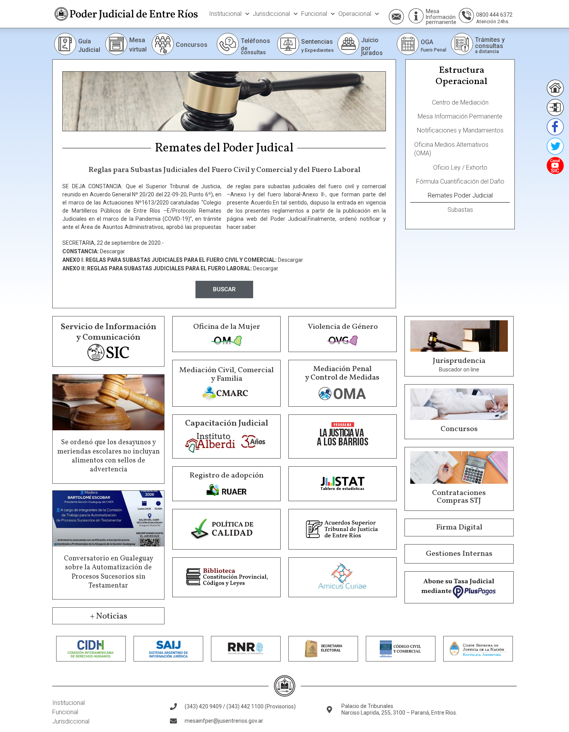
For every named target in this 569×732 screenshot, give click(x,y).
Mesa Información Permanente (460, 116)
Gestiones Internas (459, 553)
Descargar (112, 251)
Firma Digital (459, 527)
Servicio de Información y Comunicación (108, 332)
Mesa (432, 11)
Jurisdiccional (271, 13)
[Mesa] (416, 16)
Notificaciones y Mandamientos (460, 130)
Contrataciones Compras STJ (459, 497)
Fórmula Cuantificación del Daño (460, 181)
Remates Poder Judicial (460, 195)
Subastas (460, 209)
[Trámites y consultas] (462, 44)
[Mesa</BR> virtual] (116, 44)
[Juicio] (348, 44)
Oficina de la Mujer (226, 326)
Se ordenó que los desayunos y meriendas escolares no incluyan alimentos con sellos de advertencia (108, 456)
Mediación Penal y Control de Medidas (342, 373)
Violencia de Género (343, 326)
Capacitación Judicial (226, 424)
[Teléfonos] (228, 44)
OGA (427, 42)
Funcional (314, 13)
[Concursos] (163, 44)
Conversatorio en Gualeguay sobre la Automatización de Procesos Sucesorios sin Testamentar (108, 572)
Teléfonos (255, 41)
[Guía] (65, 44)
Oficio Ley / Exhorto (460, 167)
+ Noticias (108, 616)
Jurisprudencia (459, 361)
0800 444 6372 (494, 15)
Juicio (370, 40)
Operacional (354, 13)
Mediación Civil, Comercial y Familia (226, 374)
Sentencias (317, 41)
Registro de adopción (226, 475)
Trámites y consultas (490, 43)
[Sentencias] (288, 44)
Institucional (225, 13)
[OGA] (408, 44)
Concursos (191, 44)
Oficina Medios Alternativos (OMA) (451, 149)
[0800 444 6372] (466, 15)
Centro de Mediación (460, 102)
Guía (84, 41)
